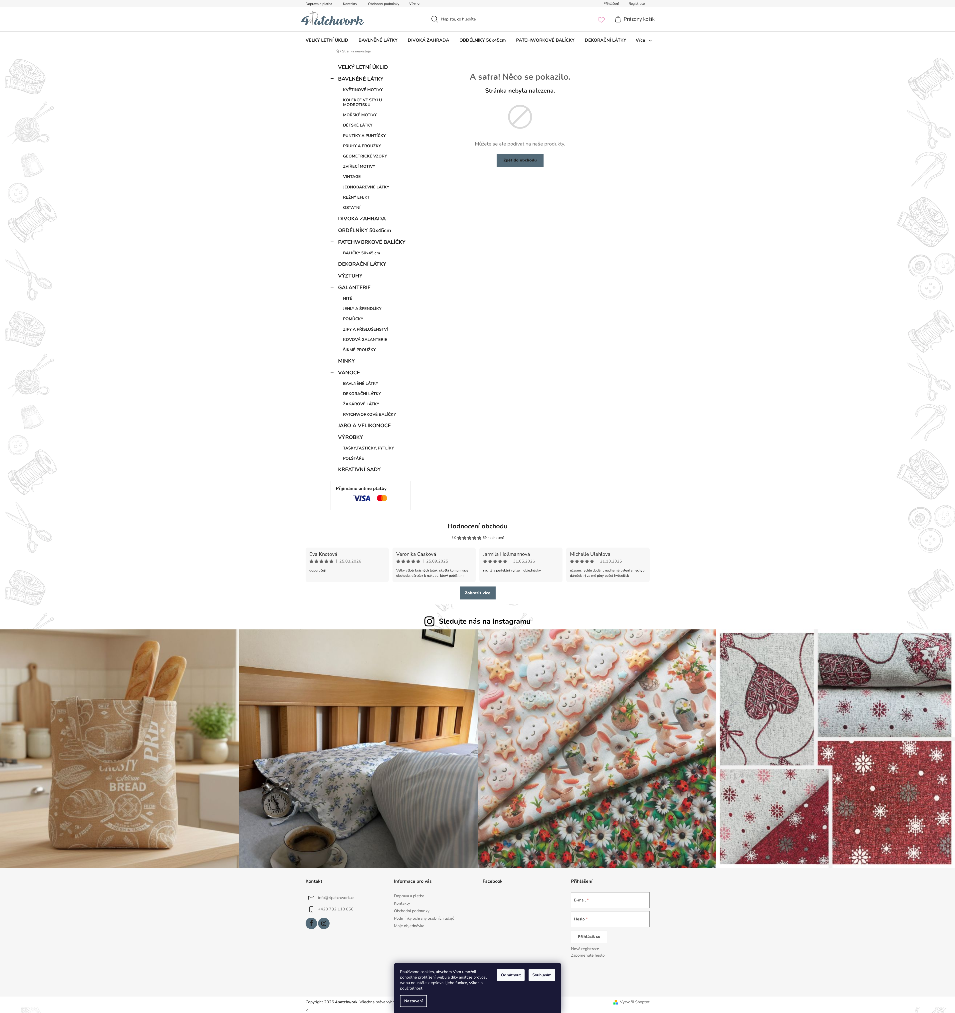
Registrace (637, 3)
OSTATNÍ (352, 207)
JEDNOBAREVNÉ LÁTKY (366, 187)
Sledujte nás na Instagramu (485, 621)
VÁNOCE (349, 372)
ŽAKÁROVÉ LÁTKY (361, 404)
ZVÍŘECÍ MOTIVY (359, 166)
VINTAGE (352, 176)
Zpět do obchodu (520, 160)
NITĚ (347, 298)
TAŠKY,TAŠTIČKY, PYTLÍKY (368, 448)
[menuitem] (327, 40)
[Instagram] (324, 923)
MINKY (346, 360)
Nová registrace (585, 949)
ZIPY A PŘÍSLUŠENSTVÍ (365, 329)
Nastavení (413, 1001)
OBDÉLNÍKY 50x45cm (364, 230)
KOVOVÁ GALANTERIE (365, 339)
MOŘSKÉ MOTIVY (360, 115)
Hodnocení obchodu (478, 526)
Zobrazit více (477, 593)
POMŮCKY (353, 319)
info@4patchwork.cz (336, 897)
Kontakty (350, 3)
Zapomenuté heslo (588, 955)
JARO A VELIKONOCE (364, 425)
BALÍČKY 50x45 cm (361, 253)
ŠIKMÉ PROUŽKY (359, 350)
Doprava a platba (319, 3)
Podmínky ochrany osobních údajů (424, 918)
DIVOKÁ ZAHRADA (362, 218)
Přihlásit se (589, 936)
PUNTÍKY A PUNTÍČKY (364, 136)
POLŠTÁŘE (353, 458)
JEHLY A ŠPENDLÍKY (362, 308)
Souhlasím (542, 975)
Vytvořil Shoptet (635, 1002)
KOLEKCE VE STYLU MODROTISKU (362, 102)
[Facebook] (311, 923)
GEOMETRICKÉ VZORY (365, 156)
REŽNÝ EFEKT (356, 197)
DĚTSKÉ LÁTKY (358, 125)
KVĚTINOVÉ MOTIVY (363, 90)
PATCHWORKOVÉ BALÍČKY (371, 242)
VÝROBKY (350, 437)
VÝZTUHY (350, 275)
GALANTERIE (354, 287)
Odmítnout (511, 975)
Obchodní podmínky (383, 3)
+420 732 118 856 (336, 909)
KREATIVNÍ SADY (359, 469)
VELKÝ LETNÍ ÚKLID (363, 67)
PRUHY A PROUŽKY (362, 146)
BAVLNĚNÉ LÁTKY (360, 78)
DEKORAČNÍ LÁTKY (362, 264)
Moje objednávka (409, 926)
